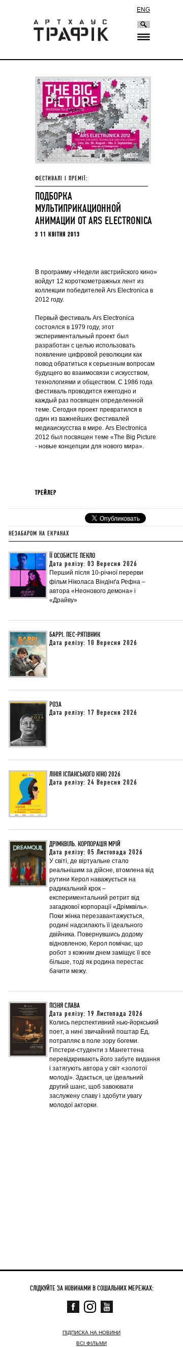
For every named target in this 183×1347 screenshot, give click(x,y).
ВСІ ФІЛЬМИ (91, 1343)
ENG (143, 9)
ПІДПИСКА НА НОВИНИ (91, 1332)
